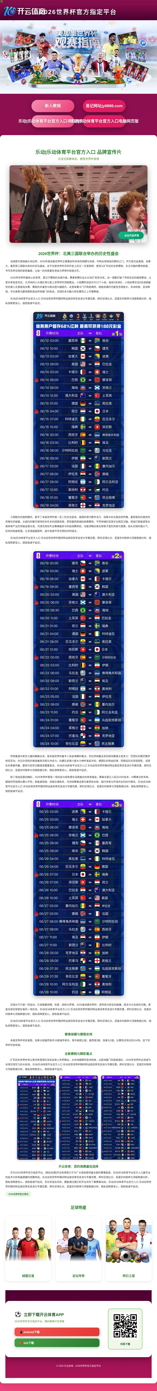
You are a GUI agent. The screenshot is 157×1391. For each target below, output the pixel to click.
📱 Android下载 (29, 1332)
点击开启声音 (131, 235)
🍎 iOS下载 (26, 1343)
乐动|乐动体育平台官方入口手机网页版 (52, 121)
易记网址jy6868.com (104, 106)
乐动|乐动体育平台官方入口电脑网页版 (104, 121)
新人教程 (53, 106)
